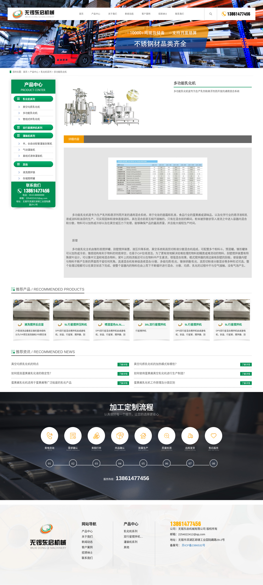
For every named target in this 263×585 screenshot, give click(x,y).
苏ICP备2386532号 (193, 545)
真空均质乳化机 (31, 107)
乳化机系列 (46, 72)
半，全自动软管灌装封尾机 (37, 143)
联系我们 (179, 14)
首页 (81, 14)
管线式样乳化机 (31, 119)
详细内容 (73, 139)
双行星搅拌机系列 (32, 128)
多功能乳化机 (60, 72)
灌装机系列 (29, 136)
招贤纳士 (162, 14)
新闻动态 (129, 14)
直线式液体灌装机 (32, 156)
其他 (25, 164)
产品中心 (95, 14)
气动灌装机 (29, 149)
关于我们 (112, 14)
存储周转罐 (29, 178)
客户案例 (146, 14)
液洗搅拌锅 (29, 172)
